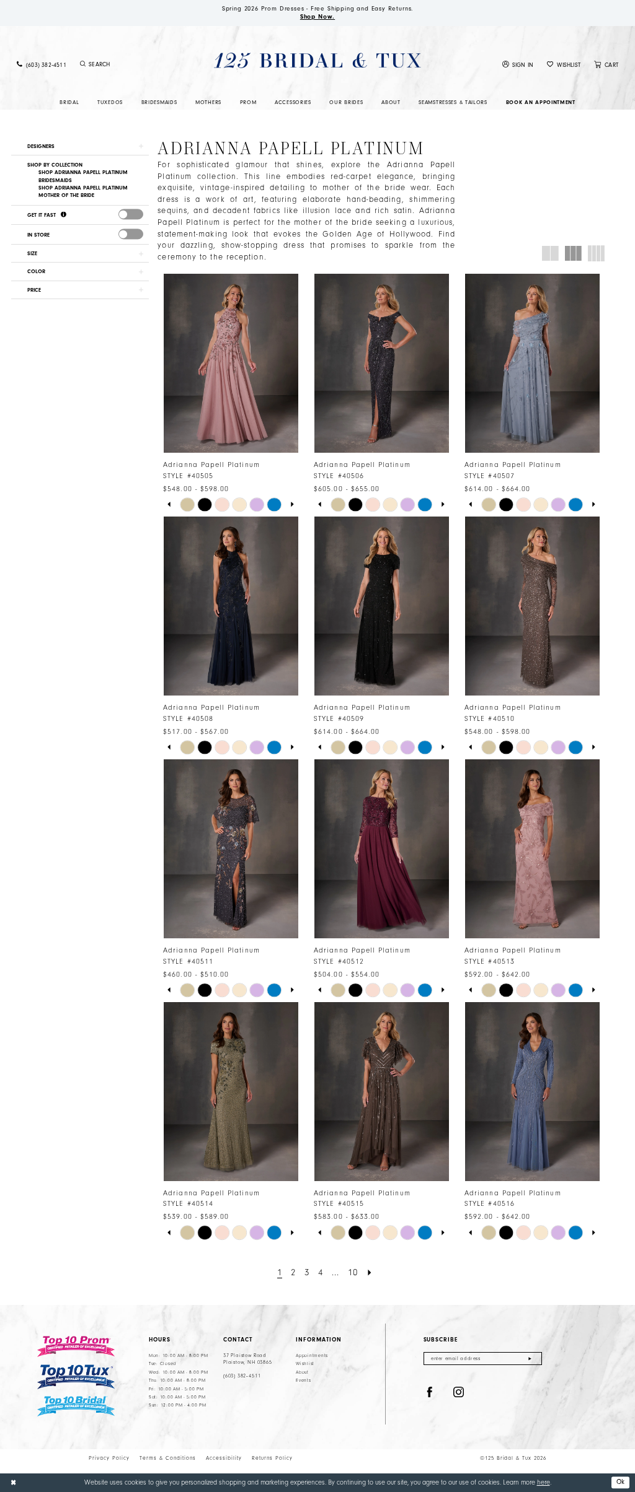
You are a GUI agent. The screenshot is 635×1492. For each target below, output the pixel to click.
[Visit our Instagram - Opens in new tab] (459, 1392)
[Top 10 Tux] (76, 1377)
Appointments (312, 1355)
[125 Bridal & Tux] (317, 60)
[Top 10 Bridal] (76, 1406)
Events (303, 1380)
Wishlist (305, 1363)
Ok (620, 1482)
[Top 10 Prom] (76, 1346)
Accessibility (224, 1458)
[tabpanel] (187, 504)
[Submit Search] (83, 64)
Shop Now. (317, 16)
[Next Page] (369, 1272)
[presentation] (130, 214)
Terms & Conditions (168, 1458)
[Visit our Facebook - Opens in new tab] (430, 1392)
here (543, 1482)
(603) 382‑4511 (241, 1376)
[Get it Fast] (64, 215)
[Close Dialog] (13, 1483)
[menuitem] (41, 65)
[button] (518, 65)
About (302, 1372)
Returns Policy (272, 1458)
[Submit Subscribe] (530, 1358)
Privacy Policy (109, 1458)
